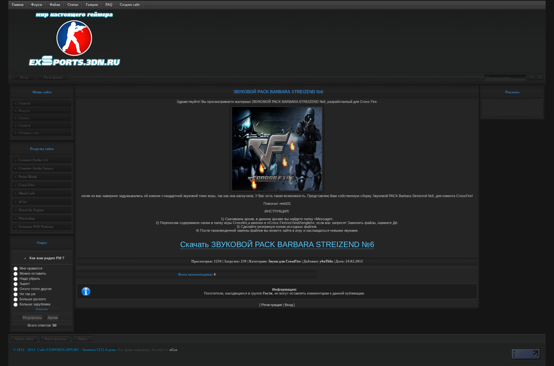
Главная (17, 4)
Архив (53, 318)
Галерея (92, 4)
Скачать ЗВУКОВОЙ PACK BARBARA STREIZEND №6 (277, 244)
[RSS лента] (540, 77)
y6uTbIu (326, 261)
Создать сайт (130, 4)
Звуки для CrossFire (284, 261)
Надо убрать (30, 278)
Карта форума (55, 339)
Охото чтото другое (36, 289)
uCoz (173, 350)
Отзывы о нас (29, 133)
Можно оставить (33, 273)
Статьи (73, 4)
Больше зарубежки (35, 304)
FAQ (108, 4)
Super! (25, 284)
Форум (36, 4)
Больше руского (33, 299)
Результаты (32, 318)
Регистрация (53, 77)
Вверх (83, 339)
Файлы (55, 4)
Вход (24, 77)
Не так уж (27, 294)
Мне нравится (31, 268)
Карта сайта (24, 339)
